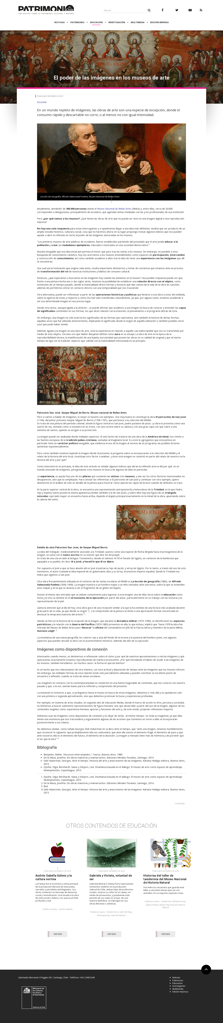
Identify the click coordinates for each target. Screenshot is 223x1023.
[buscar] (149, 10)
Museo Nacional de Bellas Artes (114, 208)
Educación (96, 22)
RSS (201, 12)
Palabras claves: (50, 909)
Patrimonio (77, 22)
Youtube (190, 12)
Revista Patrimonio (46, 9)
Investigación (116, 22)
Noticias (59, 22)
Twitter (176, 12)
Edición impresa (159, 22)
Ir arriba (205, 974)
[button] (42, 102)
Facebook (162, 12)
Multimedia (137, 22)
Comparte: (180, 803)
